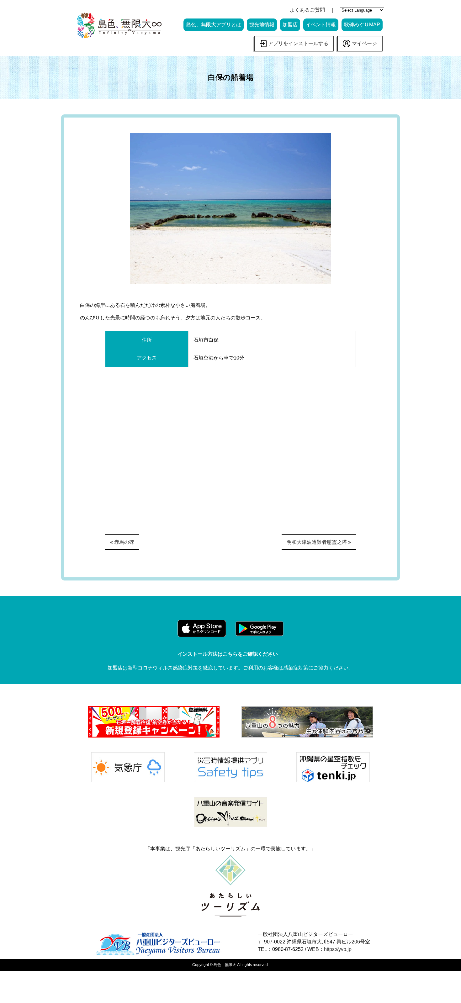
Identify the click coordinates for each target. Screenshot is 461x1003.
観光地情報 (261, 24)
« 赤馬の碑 (122, 542)
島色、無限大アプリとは (213, 24)
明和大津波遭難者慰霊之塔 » (319, 542)
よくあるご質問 (307, 10)
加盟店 (290, 24)
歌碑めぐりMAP (362, 24)
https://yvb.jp (338, 949)
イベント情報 (321, 24)
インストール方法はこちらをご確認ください (228, 654)
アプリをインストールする (298, 43)
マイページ (364, 43)
